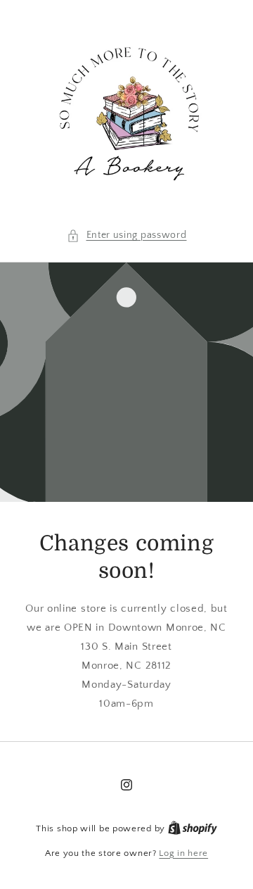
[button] (127, 235)
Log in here (183, 853)
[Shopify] (192, 828)
